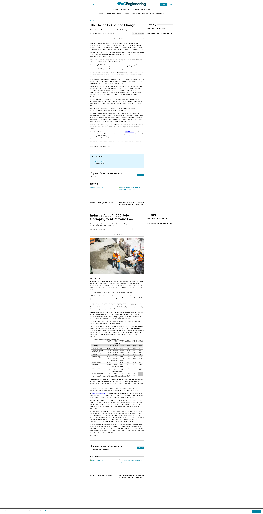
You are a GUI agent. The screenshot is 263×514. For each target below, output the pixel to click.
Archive (92, 20)
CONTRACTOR (129, 132)
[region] (131, 511)
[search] (94, 4)
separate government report (100, 393)
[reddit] (119, 38)
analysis (137, 285)
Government (93, 211)
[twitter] (117, 38)
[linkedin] (114, 38)
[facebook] (112, 38)
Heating (101, 13)
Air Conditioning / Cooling (132, 13)
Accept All (256, 511)
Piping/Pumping (160, 13)
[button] (91, 4)
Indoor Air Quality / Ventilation (114, 13)
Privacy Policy (45, 510)
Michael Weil (93, 33)
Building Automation (148, 13)
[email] (122, 38)
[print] (143, 38)
